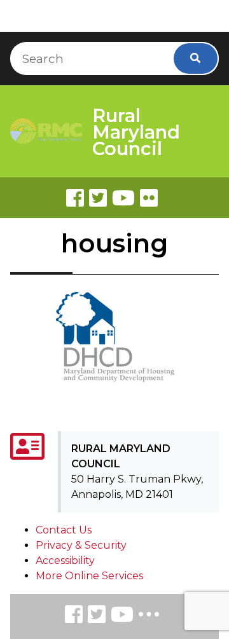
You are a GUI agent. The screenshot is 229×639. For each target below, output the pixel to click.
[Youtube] (123, 198)
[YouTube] (122, 616)
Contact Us (64, 530)
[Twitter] (98, 198)
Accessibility (65, 560)
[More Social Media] (149, 617)
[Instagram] (97, 616)
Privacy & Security (81, 545)
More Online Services (89, 576)
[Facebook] (75, 198)
